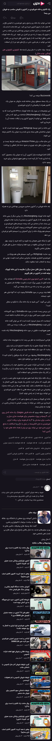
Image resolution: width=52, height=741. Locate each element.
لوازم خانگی (40, 53)
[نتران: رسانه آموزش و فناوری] (38, 3)
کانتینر (20, 448)
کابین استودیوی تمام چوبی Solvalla (29, 279)
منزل (14, 459)
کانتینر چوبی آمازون (42, 453)
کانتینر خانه (28, 453)
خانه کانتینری (13, 437)
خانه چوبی (37, 437)
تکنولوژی (16, 49)
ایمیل (48, 479)
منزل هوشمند (44, 464)
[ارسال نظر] (5, 472)
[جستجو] (5, 3)
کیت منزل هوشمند (42, 459)
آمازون (46, 437)
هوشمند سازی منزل (29, 464)
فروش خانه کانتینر (31, 448)
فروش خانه (45, 448)
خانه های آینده (44, 442)
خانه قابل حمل (26, 437)
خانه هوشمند (31, 442)
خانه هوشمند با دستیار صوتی (13, 442)
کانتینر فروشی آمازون (14, 453)
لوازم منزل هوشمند (26, 459)
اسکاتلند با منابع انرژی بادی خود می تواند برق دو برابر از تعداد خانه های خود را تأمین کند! (26, 427)
